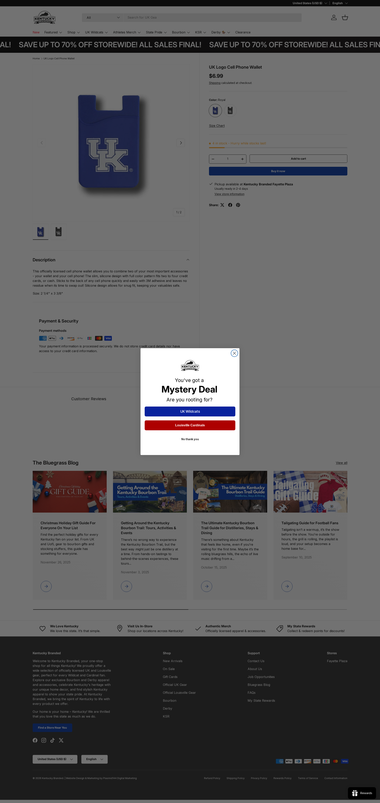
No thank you (190, 439)
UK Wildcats (190, 411)
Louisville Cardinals (190, 425)
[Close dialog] (234, 353)
